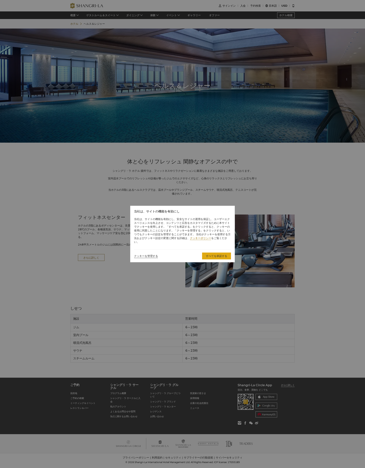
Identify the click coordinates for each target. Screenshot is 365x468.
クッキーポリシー (200, 238)
